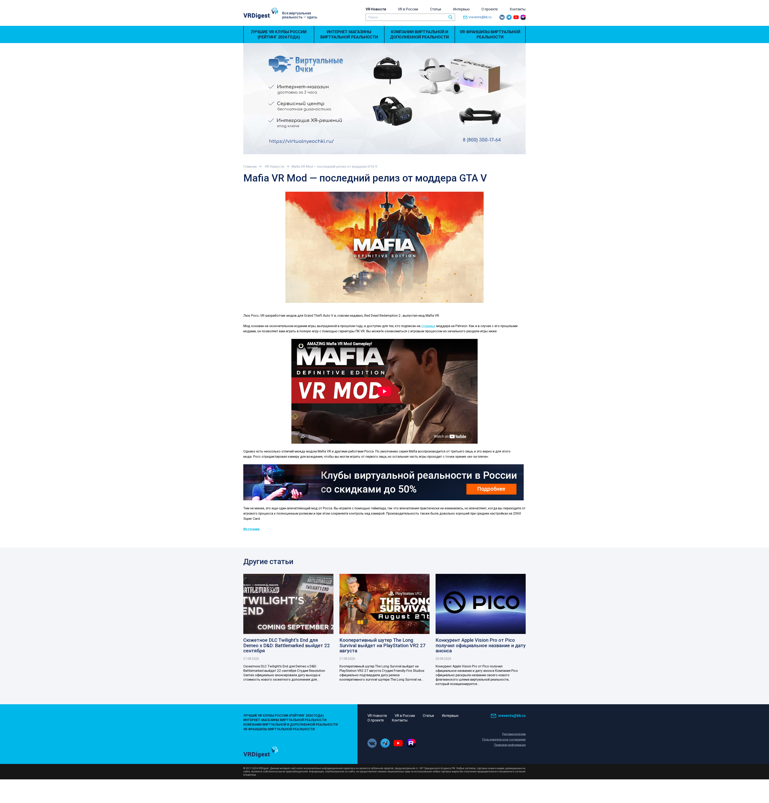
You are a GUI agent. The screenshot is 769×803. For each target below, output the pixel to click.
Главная (250, 166)
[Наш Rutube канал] (523, 17)
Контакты (518, 9)
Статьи (435, 9)
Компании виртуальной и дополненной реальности (419, 34)
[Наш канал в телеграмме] (509, 17)
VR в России (408, 9)
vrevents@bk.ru (479, 17)
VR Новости (376, 9)
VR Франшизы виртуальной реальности (490, 34)
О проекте (489, 9)
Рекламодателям (514, 734)
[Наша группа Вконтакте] (502, 17)
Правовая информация (510, 745)
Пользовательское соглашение (504, 739)
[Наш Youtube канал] (516, 17)
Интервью (461, 9)
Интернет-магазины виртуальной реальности (349, 34)
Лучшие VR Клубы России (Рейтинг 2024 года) (279, 34)
